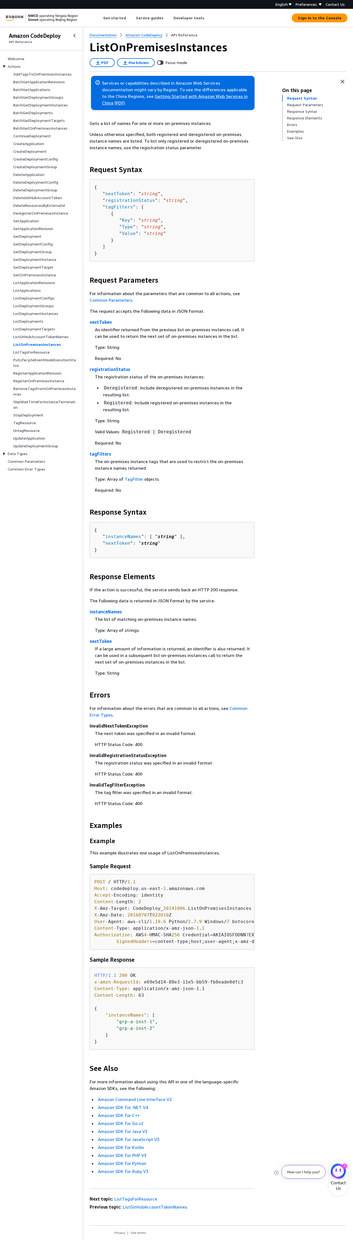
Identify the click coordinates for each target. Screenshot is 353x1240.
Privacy (119, 1233)
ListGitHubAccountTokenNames (155, 1207)
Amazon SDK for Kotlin (121, 1147)
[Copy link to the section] (85, 169)
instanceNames (123, 536)
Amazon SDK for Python (122, 1163)
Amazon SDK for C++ (119, 1115)
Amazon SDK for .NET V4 (123, 1107)
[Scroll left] (98, 18)
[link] (184, 35)
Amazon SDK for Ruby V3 (123, 1171)
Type (127, 226)
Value (129, 233)
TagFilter (134, 479)
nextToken (117, 193)
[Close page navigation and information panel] (342, 81)
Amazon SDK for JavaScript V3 (128, 1139)
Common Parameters (111, 300)
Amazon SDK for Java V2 (123, 1131)
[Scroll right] (208, 18)
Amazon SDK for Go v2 (120, 1123)
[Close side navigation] (74, 35)
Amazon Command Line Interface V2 (135, 1099)
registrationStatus (130, 200)
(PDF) (119, 103)
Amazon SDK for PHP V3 (122, 1155)
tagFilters (119, 207)
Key (126, 220)
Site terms (138, 1233)
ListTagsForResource (135, 1199)
